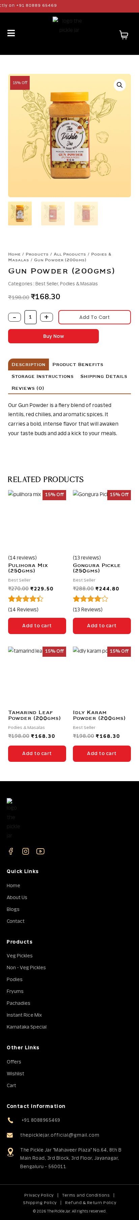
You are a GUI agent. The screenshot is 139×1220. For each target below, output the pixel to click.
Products (37, 254)
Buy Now (53, 336)
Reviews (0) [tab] (27, 388)
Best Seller (46, 284)
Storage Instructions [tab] (42, 376)
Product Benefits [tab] (77, 364)
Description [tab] (28, 364)
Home (14, 254)
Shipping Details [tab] (103, 376)
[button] (120, 85)
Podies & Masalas (79, 284)
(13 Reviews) (88, 610)
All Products (70, 254)
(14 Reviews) (23, 610)
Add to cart (94, 317)
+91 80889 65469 (29, 5)
